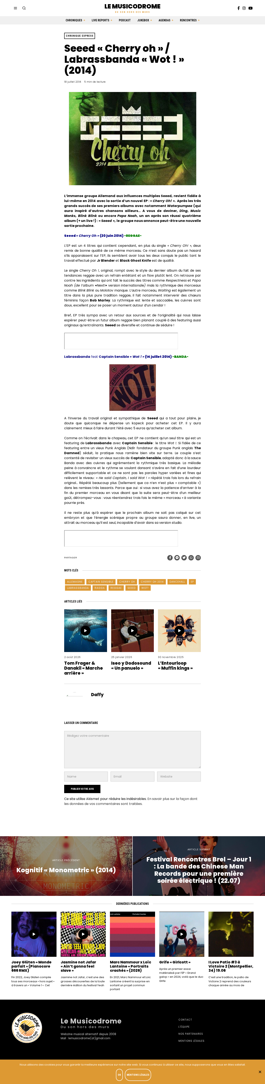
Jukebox (143, 20)
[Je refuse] (260, 1072)
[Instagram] (244, 8)
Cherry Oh (127, 581)
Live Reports (100, 20)
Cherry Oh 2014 (152, 581)
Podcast (125, 20)
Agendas (164, 20)
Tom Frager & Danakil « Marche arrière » (83, 668)
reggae (116, 588)
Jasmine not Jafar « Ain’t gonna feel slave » (78, 966)
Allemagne (75, 581)
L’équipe (184, 1026)
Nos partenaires (190, 1034)
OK (119, 1074)
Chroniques (74, 20)
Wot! (145, 588)
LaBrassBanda (78, 588)
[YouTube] (250, 8)
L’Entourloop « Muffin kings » (175, 665)
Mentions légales (191, 1041)
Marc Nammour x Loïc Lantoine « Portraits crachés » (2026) (130, 966)
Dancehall (177, 581)
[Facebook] (238, 8)
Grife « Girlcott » (174, 962)
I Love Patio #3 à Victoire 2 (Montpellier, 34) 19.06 (230, 966)
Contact (185, 1019)
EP (192, 581)
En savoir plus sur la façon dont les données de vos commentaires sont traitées (131, 801)
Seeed (132, 588)
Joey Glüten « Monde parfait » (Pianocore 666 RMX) (31, 966)
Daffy (97, 695)
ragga (100, 588)
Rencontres (188, 20)
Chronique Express (79, 35)
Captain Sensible (100, 581)
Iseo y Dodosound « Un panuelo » (131, 665)
